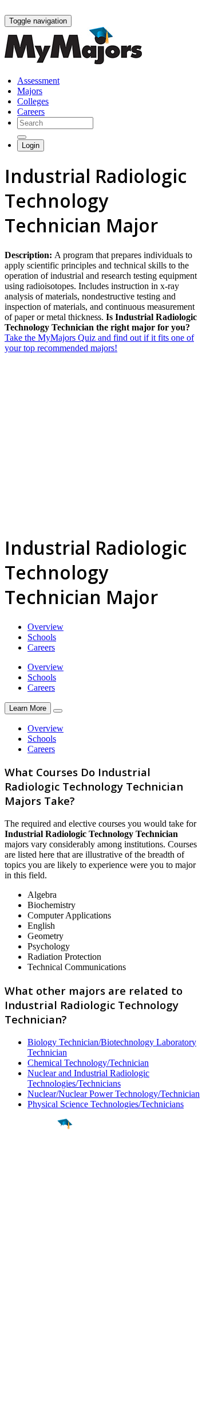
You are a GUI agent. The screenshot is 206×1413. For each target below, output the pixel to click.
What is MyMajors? (40, 1278)
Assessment (38, 80)
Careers (31, 111)
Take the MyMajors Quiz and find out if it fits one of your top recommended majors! (99, 343)
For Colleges (28, 1299)
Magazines (24, 1309)
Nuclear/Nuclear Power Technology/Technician (113, 1094)
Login (30, 145)
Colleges (33, 101)
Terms (16, 1398)
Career (34, 1212)
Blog (13, 1330)
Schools (41, 637)
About (19, 1255)
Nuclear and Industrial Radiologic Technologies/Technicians (88, 1078)
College (35, 1187)
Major (31, 1163)
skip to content (178, 9)
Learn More (27, 708)
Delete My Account (40, 1320)
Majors (29, 91)
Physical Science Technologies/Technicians (105, 1104)
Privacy (47, 1398)
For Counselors (32, 1289)
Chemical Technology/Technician (88, 1063)
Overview (45, 627)
